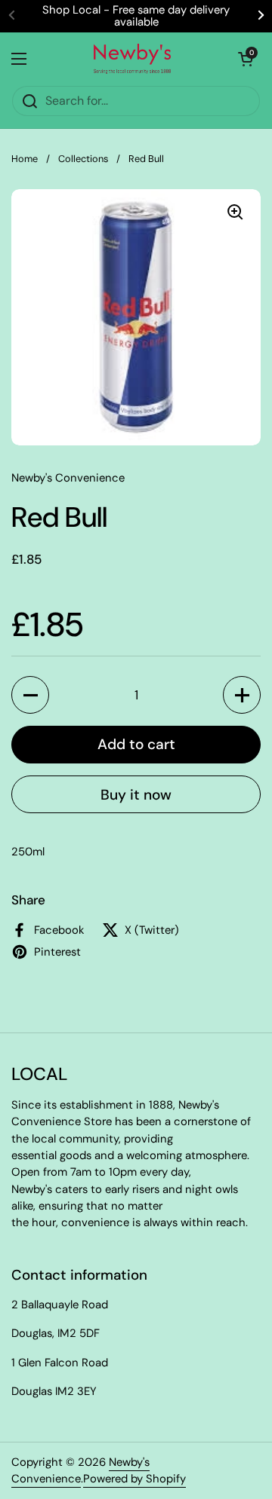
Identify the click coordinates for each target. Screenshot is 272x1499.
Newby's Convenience (80, 1470)
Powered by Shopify (134, 1478)
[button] (30, 695)
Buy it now (136, 794)
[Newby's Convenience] (132, 59)
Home (24, 158)
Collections (83, 158)
